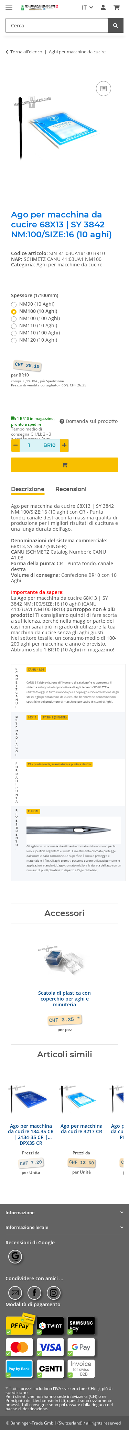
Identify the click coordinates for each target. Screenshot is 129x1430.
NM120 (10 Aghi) (38, 340)
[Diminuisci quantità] (15, 445)
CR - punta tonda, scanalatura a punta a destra (59, 764)
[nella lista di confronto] (103, 88)
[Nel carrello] (16, 72)
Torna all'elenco (26, 52)
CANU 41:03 (36, 669)
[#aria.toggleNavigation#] (9, 4)
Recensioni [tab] (71, 489)
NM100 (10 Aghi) (38, 311)
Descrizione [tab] (27, 489)
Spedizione (55, 381)
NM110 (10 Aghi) (38, 326)
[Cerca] (115, 25)
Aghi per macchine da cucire (69, 264)
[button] (103, 8)
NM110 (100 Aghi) (39, 333)
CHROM (33, 811)
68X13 (32, 717)
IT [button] (84, 7)
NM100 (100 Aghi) (39, 318)
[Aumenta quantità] (64, 445)
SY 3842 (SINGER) (54, 717)
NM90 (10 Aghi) (36, 304)
